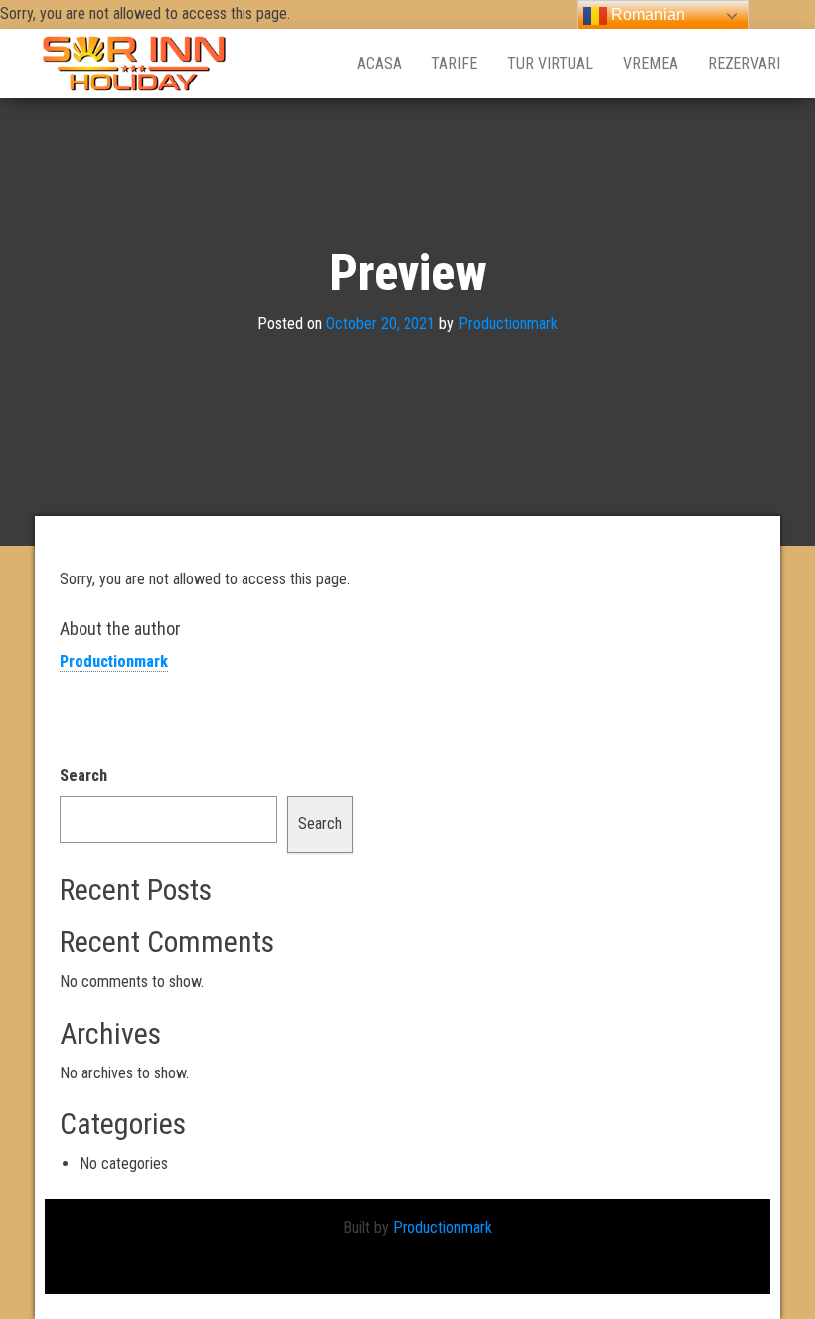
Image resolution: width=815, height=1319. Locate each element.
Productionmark (508, 324)
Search (83, 775)
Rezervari (744, 63)
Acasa (379, 63)
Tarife (454, 63)
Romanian (646, 14)
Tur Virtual (550, 63)
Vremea (650, 63)
